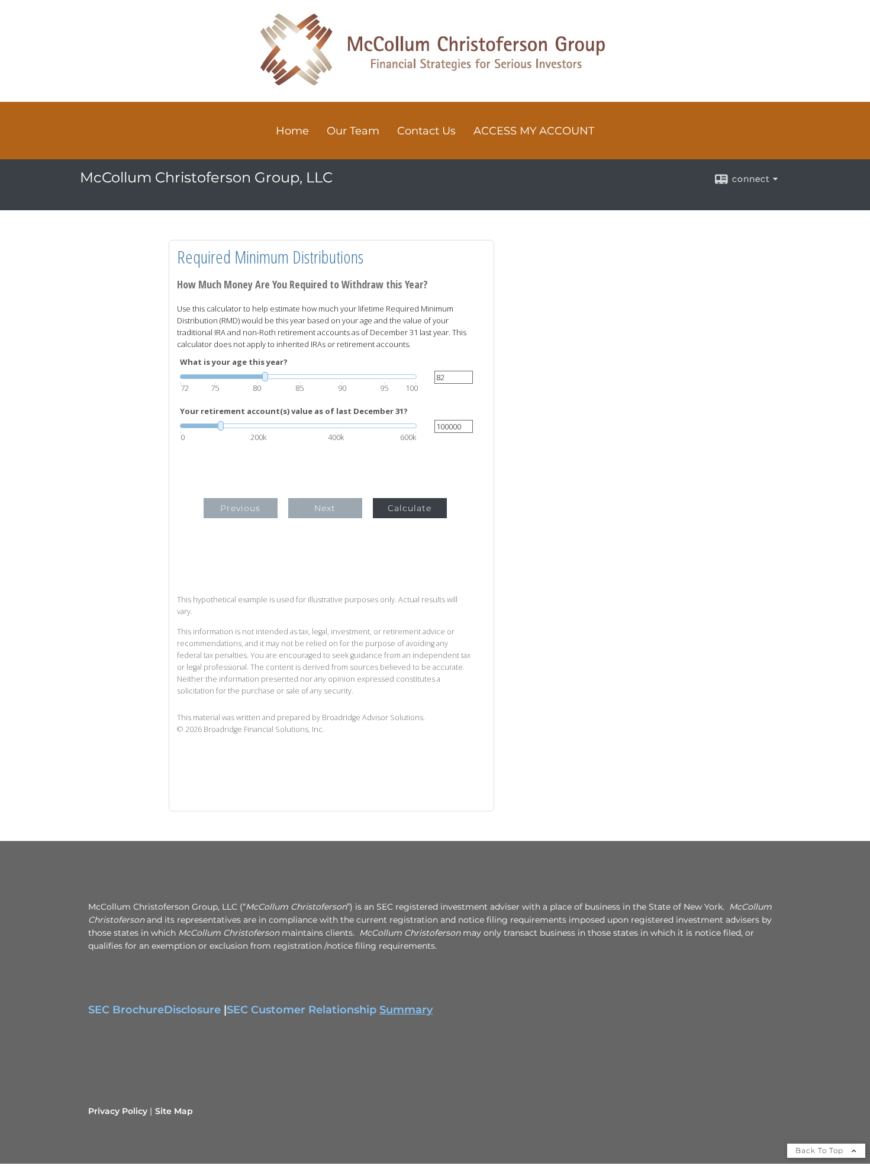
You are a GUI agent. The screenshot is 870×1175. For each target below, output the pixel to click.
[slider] (298, 376)
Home (292, 130)
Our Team (353, 130)
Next (325, 508)
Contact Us (426, 130)
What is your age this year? (234, 362)
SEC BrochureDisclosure (154, 1009)
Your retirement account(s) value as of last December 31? (294, 411)
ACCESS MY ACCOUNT (533, 130)
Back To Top (820, 1150)
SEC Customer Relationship (330, 1009)
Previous (240, 508)
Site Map (174, 1111)
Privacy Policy (117, 1111)
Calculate (409, 508)
